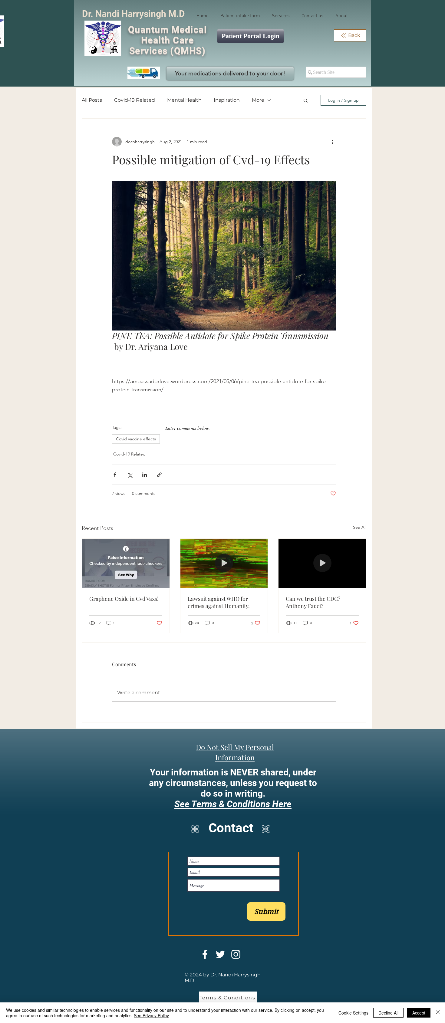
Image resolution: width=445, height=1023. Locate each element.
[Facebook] (205, 954)
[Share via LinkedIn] (144, 475)
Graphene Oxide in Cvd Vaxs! (124, 598)
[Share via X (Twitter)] (130, 475)
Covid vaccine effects (136, 439)
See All (359, 527)
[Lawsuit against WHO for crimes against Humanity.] (224, 563)
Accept (418, 1013)
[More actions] (332, 141)
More (258, 100)
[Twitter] (220, 954)
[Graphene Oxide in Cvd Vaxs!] (126, 563)
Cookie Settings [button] (353, 1013)
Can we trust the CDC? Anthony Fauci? (313, 602)
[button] (305, 100)
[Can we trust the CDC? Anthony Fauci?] (322, 563)
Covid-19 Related (134, 100)
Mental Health (184, 100)
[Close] (437, 1012)
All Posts (92, 100)
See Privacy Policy (151, 1015)
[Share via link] (159, 475)
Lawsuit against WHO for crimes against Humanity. (219, 602)
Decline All (388, 1013)
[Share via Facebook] (115, 475)
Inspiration (227, 100)
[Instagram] (236, 954)
